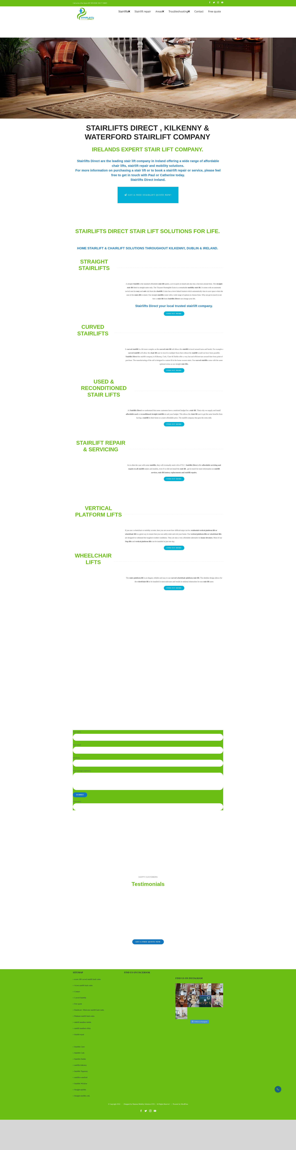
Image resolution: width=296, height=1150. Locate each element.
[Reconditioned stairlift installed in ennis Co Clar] (205, 989)
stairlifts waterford (80, 1077)
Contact (77, 992)
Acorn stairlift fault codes (83, 985)
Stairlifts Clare (79, 1047)
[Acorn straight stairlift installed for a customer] (217, 989)
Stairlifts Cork (79, 1053)
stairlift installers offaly (82, 1028)
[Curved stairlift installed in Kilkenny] (181, 1001)
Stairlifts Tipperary (81, 1071)
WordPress (184, 1104)
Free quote (78, 1004)
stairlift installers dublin (82, 1022)
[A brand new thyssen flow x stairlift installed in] (217, 1001)
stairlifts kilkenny (80, 1065)
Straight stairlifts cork (82, 1096)
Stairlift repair (79, 1034)
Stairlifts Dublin (80, 1059)
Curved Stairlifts (80, 998)
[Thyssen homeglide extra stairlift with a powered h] (181, 989)
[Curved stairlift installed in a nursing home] (193, 989)
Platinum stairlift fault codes (84, 1016)
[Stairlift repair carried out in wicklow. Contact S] (193, 1001)
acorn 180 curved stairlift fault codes (87, 979)
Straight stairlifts (80, 1090)
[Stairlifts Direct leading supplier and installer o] (181, 1013)
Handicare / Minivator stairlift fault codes (89, 1010)
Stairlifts (77, 1041)
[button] (278, 1089)
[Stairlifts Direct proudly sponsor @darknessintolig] (205, 1001)
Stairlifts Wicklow (80, 1084)
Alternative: (77, 801)
